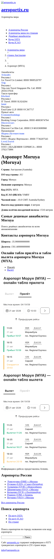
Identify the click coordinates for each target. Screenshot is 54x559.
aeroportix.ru (15, 9)
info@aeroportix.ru (10, 550)
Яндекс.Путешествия (12, 133)
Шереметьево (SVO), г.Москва (22, 489)
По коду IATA (15, 515)
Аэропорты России (18, 30)
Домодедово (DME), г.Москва (22, 481)
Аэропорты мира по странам (23, 33)
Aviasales (5, 75)
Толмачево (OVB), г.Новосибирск (24, 487)
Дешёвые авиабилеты (19, 36)
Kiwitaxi (5, 96)
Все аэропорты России (12, 502)
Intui (3, 104)
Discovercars (7, 123)
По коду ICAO (15, 518)
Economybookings (10, 115)
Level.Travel (7, 141)
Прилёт (11, 267)
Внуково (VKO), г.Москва (20, 497)
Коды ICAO (14, 42)
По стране (13, 522)
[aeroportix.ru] (8, 2)
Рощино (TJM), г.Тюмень (20, 495)
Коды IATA (14, 39)
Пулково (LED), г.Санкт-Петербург (25, 484)
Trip (3, 83)
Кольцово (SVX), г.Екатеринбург (24, 492)
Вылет (10, 270)
